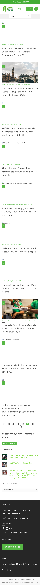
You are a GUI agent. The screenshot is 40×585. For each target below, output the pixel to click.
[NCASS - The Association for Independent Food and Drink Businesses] (8, 8)
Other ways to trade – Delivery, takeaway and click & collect (17, 204)
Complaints (7, 570)
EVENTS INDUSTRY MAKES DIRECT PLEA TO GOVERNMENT (18, 361)
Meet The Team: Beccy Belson (22, 463)
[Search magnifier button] (28, 16)
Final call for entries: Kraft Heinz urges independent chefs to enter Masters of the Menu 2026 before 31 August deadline (23, 474)
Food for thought (6, 401)
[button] (36, 9)
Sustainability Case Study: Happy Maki (12, 124)
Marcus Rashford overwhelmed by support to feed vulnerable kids (19, 321)
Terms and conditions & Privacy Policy (20, 564)
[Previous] (4, 424)
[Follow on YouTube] (10, 528)
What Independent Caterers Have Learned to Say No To (23, 456)
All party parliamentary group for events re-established (16, 84)
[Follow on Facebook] (3, 528)
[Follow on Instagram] (7, 528)
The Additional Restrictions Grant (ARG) (12, 44)
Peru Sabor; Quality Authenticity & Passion (13, 281)
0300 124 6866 (23, 2)
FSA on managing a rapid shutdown (11, 164)
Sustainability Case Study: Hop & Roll (11, 244)
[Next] (20, 426)
